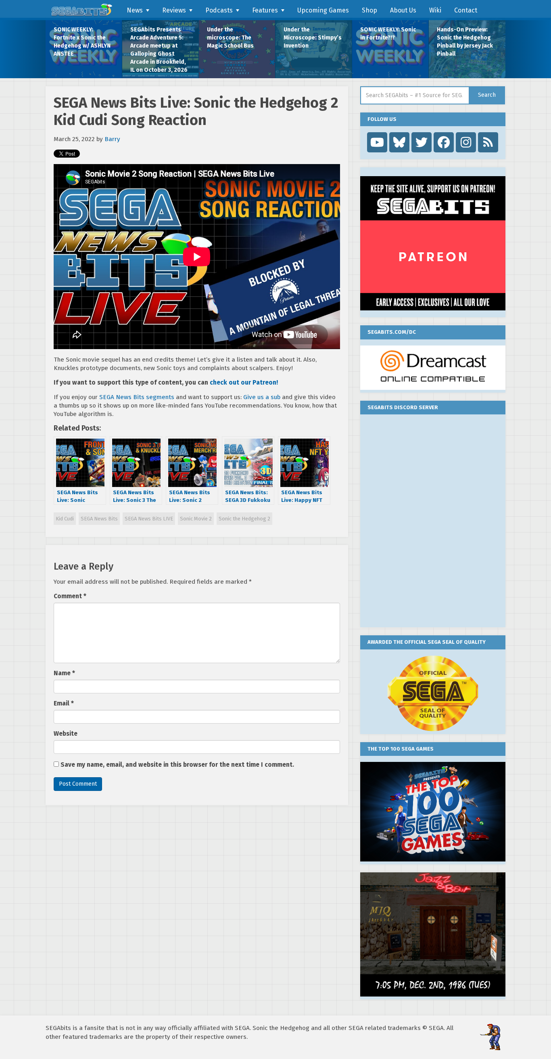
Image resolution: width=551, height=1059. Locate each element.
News (135, 10)
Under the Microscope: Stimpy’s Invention (313, 37)
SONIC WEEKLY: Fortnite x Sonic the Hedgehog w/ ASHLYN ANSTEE (82, 41)
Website (65, 733)
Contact (465, 10)
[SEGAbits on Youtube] (377, 142)
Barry (112, 139)
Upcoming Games (323, 10)
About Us (403, 10)
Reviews (174, 10)
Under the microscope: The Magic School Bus (230, 37)
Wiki (435, 10)
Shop (369, 10)
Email (64, 703)
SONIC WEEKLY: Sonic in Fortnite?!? (388, 33)
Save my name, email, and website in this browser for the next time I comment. (177, 764)
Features (265, 10)
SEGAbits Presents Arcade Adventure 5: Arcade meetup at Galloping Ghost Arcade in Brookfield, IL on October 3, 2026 (159, 49)
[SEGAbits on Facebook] (444, 142)
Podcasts (219, 10)
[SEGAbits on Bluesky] (399, 142)
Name (64, 673)
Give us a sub (261, 397)
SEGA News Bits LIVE (149, 519)
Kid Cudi (65, 519)
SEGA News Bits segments (136, 397)
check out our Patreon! (244, 382)
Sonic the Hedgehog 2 (244, 519)
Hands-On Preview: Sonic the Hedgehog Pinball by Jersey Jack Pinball (465, 41)
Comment (70, 596)
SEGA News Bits (99, 519)
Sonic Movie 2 (196, 519)
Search (487, 95)
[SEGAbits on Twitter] (421, 142)
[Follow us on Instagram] (466, 142)
